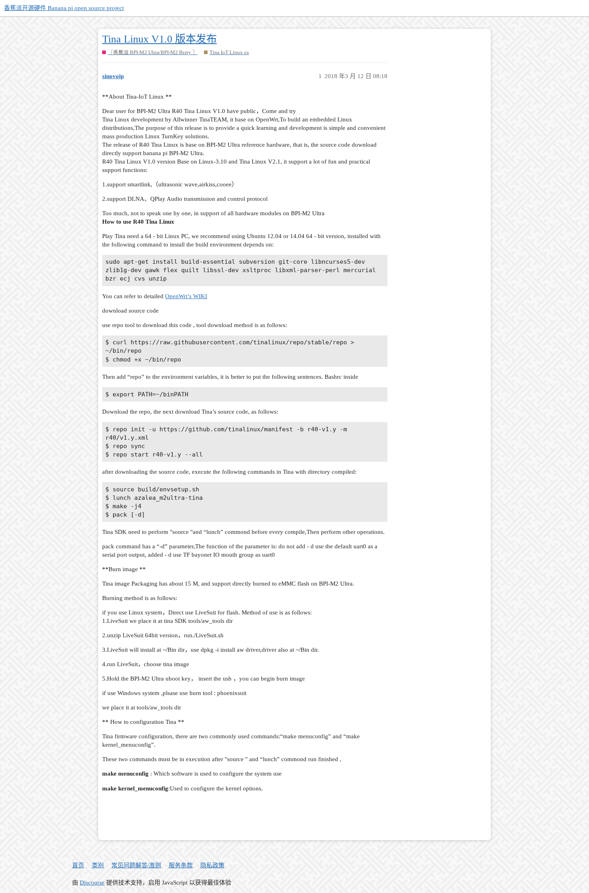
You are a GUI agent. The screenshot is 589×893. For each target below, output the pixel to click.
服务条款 (181, 865)
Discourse (92, 882)
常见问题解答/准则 (136, 865)
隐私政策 (212, 865)
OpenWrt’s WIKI (186, 296)
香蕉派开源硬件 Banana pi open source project (64, 8)
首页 (78, 865)
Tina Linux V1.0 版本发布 (159, 39)
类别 (98, 865)
